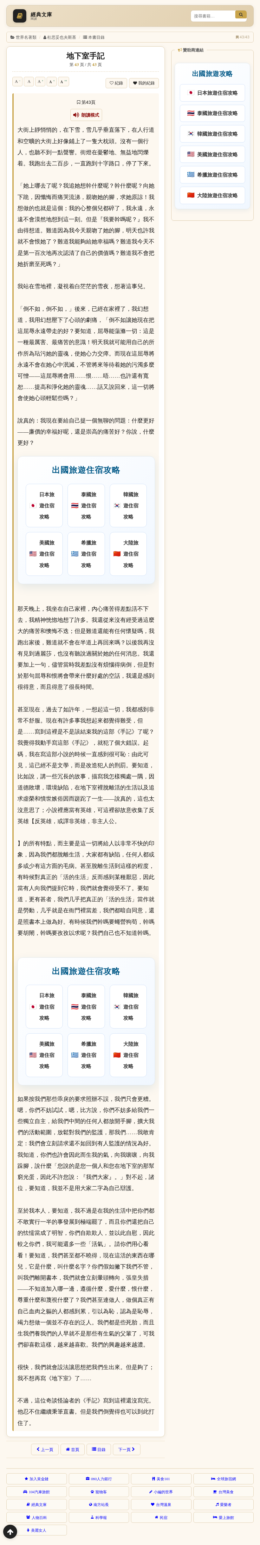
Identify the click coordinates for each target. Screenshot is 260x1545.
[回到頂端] (10, 1532)
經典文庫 (39, 1504)
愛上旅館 (226, 1517)
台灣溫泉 (163, 1504)
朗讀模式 (89, 114)
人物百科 (39, 1517)
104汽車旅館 (39, 1491)
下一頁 (124, 1449)
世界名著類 (26, 37)
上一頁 (47, 1449)
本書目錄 (96, 37)
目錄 (101, 1449)
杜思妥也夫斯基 (61, 37)
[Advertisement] (212, 264)
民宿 (163, 1517)
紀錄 (119, 83)
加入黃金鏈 (39, 1478)
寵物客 (101, 1491)
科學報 (101, 1517)
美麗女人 (38, 1530)
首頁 (75, 1449)
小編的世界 (163, 1491)
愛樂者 (225, 1504)
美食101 (163, 1478)
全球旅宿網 (226, 1478)
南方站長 (101, 1504)
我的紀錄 (146, 83)
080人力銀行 (101, 1478)
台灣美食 (226, 1491)
